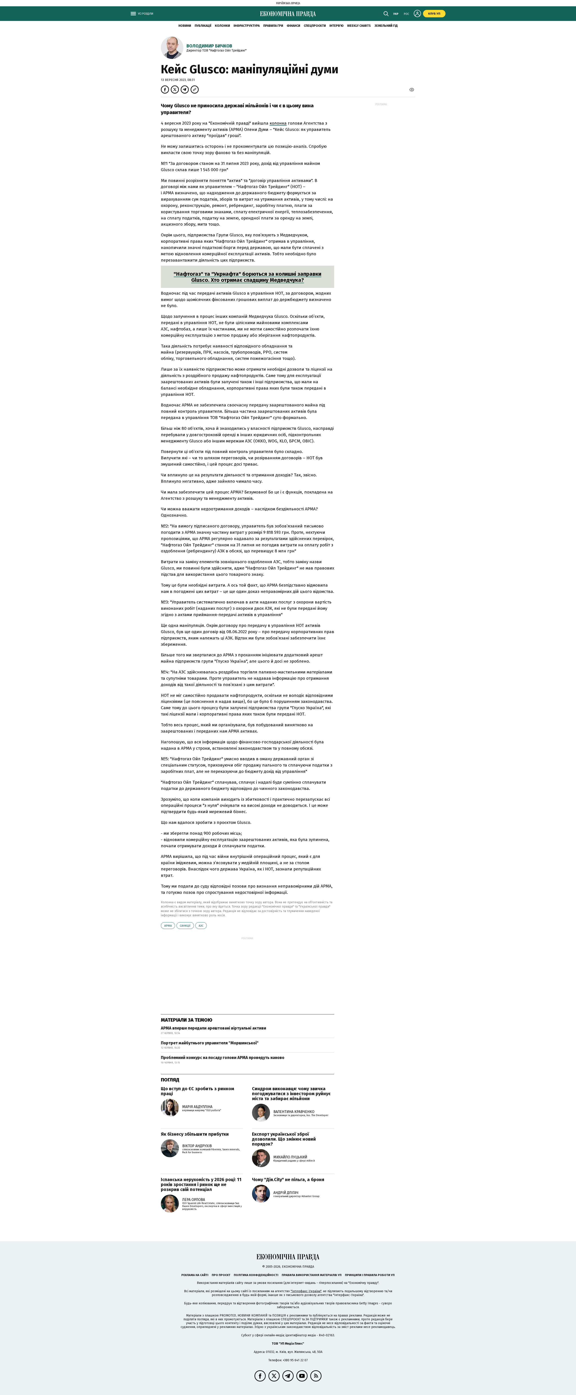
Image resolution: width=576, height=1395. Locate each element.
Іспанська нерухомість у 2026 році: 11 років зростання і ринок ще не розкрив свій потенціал (201, 1184)
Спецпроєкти (315, 26)
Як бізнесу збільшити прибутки (195, 1134)
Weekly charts (359, 26)
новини (184, 26)
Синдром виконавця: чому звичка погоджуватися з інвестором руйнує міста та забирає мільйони (291, 1093)
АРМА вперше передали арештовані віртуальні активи (213, 1028)
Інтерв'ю (336, 26)
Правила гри (273, 26)
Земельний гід (386, 26)
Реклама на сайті (194, 1275)
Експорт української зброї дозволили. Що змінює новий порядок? (284, 1139)
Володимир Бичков (209, 46)
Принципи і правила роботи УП (370, 1275)
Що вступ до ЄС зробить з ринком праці (197, 1091)
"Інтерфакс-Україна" (306, 1291)
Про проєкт (221, 1275)
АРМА (168, 925)
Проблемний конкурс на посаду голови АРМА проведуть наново (222, 1057)
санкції (185, 925)
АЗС (201, 925)
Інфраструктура (247, 26)
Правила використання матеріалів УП (312, 1275)
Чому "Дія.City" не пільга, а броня (288, 1179)
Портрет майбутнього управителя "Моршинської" (210, 1043)
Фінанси (293, 26)
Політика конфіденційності (256, 1275)
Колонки (222, 26)
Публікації (203, 26)
